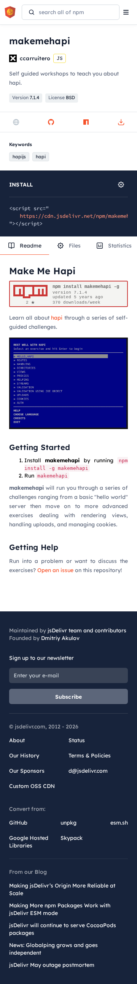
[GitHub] (51, 122)
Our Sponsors (27, 770)
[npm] (86, 122)
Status (76, 740)
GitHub (18, 822)
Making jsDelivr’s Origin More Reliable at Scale (62, 889)
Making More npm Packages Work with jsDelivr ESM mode (59, 909)
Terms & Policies (89, 755)
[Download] (121, 122)
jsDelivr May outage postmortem (51, 964)
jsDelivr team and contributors (87, 630)
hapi (56, 317)
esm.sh (119, 822)
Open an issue (55, 570)
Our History (24, 755)
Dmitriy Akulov (60, 638)
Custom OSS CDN (32, 786)
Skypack (72, 837)
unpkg (68, 822)
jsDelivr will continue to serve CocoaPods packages (62, 929)
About (17, 740)
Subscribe (68, 696)
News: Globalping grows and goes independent (53, 949)
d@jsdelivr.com (88, 770)
